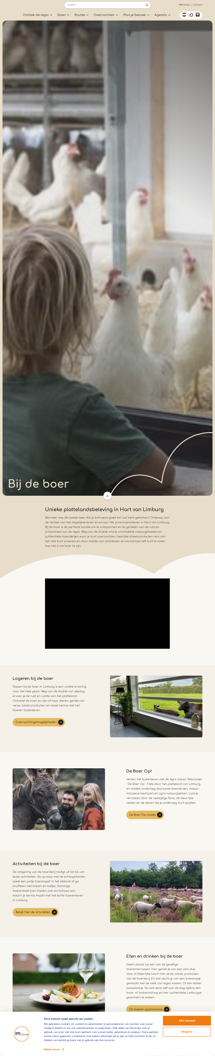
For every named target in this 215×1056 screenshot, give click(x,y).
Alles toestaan (187, 1020)
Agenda (161, 15)
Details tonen (52, 1049)
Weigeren (186, 1031)
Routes (79, 15)
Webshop (184, 5)
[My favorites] (191, 15)
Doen (61, 15)
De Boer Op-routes (142, 814)
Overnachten (104, 15)
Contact (197, 5)
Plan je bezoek (134, 15)
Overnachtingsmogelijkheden (36, 722)
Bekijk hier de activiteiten (32, 912)
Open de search (147, 5)
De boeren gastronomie (146, 1009)
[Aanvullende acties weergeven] (184, 15)
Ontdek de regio (36, 15)
